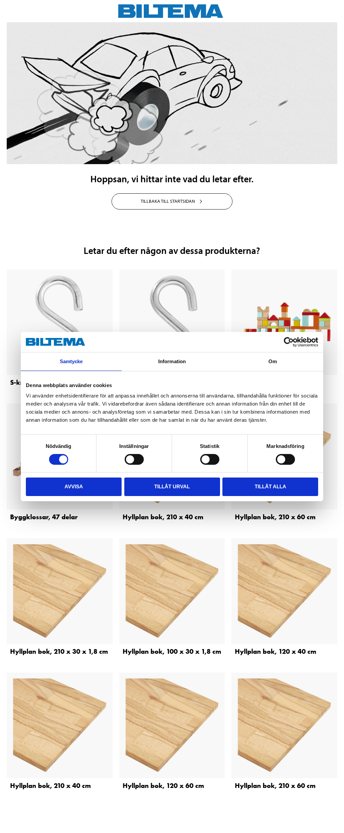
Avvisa (73, 486)
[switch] (134, 459)
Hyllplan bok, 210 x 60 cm (275, 517)
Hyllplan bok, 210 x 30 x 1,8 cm (59, 651)
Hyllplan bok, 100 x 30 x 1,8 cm (172, 651)
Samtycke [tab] (71, 361)
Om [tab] (272, 361)
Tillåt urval (172, 486)
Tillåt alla (270, 486)
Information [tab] (172, 361)
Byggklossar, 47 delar (44, 517)
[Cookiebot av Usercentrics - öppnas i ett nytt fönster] (288, 342)
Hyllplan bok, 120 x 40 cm (275, 651)
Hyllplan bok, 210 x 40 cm (163, 517)
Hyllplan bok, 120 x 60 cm (163, 785)
